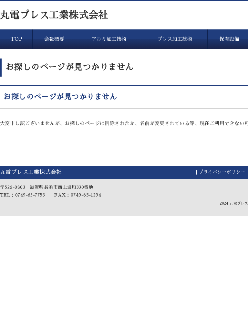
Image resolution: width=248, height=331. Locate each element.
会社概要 (54, 39)
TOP (16, 39)
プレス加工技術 (174, 39)
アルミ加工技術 (109, 39)
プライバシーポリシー (222, 172)
